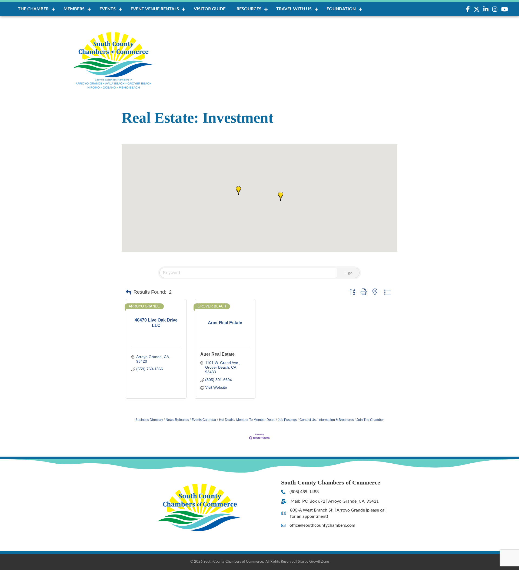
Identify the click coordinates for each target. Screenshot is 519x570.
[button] (280, 196)
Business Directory (149, 420)
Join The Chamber (370, 420)
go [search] (350, 273)
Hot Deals (226, 420)
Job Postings (287, 420)
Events (107, 9)
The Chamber (33, 9)
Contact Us (308, 420)
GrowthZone (319, 562)
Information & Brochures (336, 420)
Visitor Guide (209, 9)
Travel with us (294, 9)
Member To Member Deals (255, 420)
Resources (249, 9)
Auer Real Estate (217, 354)
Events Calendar (204, 420)
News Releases (177, 420)
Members (74, 9)
